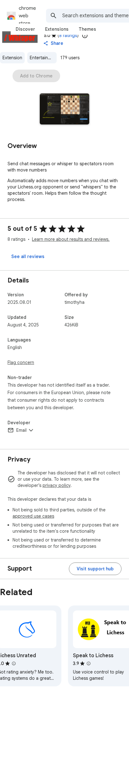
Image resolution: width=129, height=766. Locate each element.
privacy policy (56, 485)
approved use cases (33, 516)
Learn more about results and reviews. (71, 239)
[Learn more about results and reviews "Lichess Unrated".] (13, 663)
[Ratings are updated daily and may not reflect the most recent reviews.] (85, 35)
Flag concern (21, 362)
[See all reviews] (28, 256)
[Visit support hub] (95, 568)
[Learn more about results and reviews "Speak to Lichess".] (88, 663)
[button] (64, 109)
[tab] (25, 29)
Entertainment (43, 58)
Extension (12, 58)
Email (21, 430)
